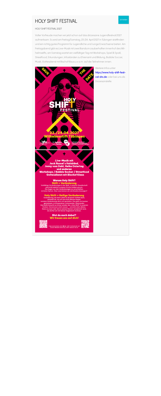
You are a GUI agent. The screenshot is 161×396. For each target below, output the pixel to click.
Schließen (124, 20)
